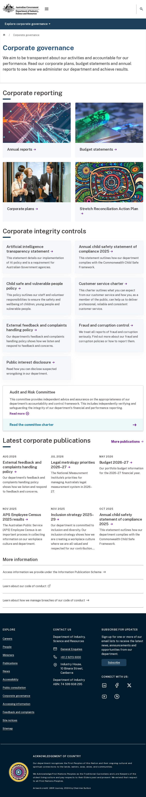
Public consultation (14, 687)
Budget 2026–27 (114, 462)
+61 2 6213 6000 (71, 657)
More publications (125, 441)
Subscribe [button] (114, 662)
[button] (46, 9)
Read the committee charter (32, 425)
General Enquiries (71, 649)
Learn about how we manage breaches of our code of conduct (44, 600)
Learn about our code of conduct (27, 586)
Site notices (10, 720)
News (6, 671)
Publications (10, 663)
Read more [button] (17, 413)
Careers (7, 638)
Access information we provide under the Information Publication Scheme (52, 572)
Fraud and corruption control (104, 325)
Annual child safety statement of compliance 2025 (108, 248)
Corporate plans (20, 208)
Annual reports (19, 149)
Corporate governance (16, 695)
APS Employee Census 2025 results (22, 516)
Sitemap (8, 728)
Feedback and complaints (18, 712)
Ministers (8, 654)
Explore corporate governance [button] (26, 24)
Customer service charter (101, 283)
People (7, 646)
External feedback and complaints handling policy (36, 327)
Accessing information (16, 703)
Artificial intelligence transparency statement (27, 248)
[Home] (21, 6)
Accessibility (10, 679)
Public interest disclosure (28, 362)
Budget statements (96, 149)
